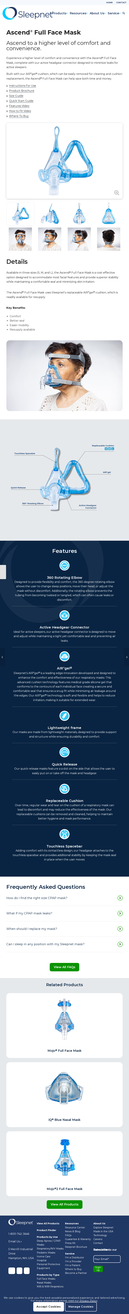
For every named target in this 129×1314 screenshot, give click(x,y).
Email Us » (15, 1241)
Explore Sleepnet (103, 1227)
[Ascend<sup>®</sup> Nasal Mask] (2, 657)
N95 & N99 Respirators (50, 1286)
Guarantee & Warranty (78, 1239)
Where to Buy (73, 1269)
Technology (100, 1235)
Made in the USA (103, 1231)
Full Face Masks (46, 1278)
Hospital (41, 1260)
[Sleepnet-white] (20, 1222)
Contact (121, 2)
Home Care (43, 1256)
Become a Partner (76, 1273)
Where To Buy (19, 116)
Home (109, 2)
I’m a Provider (73, 1261)
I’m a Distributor (74, 1257)
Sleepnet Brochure (76, 1246)
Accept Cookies (48, 1306)
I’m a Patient (72, 1265)
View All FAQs (64, 967)
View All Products (64, 1204)
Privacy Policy (89, 1300)
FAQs (68, 1235)
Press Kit (70, 1243)
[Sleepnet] (28, 13)
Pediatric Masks (46, 1252)
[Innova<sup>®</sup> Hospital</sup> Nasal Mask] (126, 657)
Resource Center (75, 1227)
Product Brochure (21, 90)
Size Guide (16, 96)
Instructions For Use (22, 85)
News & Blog (72, 1231)
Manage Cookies (81, 1306)
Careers (97, 1239)
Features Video (19, 106)
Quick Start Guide (21, 101)
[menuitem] (110, 2)
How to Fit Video (20, 111)
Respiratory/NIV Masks (50, 1248)
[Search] (123, 13)
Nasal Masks (44, 1282)
